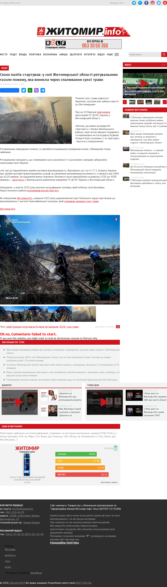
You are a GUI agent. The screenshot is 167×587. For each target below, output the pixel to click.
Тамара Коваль (31, 522)
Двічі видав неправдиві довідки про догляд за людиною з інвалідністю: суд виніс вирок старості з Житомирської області (146, 138)
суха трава (73, 326)
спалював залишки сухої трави (81, 201)
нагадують (18, 179)
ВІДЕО (101, 54)
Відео (128, 64)
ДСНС (62, 326)
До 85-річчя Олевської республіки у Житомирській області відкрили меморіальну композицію (148, 169)
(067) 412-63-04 (34, 534)
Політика (35, 54)
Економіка (50, 54)
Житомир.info (24, 198)
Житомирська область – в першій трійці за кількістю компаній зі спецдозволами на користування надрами (146, 154)
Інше (110, 54)
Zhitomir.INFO (17, 582)
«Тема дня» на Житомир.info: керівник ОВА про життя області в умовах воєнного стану (155, 400)
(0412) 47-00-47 (15, 534)
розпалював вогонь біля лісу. (43, 190)
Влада (23, 54)
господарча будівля (33, 326)
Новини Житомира (136, 109)
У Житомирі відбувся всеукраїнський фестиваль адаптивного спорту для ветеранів (148, 183)
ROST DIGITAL (84, 582)
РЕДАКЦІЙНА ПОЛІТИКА (64, 542)
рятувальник (52, 326)
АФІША (63, 54)
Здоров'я (76, 54)
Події (13, 54)
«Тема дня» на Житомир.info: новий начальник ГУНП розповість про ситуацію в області (154, 415)
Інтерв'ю (89, 54)
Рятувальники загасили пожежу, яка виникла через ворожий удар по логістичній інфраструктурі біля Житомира (62, 379)
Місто (4, 54)
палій (9, 326)
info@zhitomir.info (22, 508)
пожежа (16, 326)
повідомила (103, 112)
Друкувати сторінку (104, 326)
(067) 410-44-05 (15, 512)
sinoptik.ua (36, 572)
